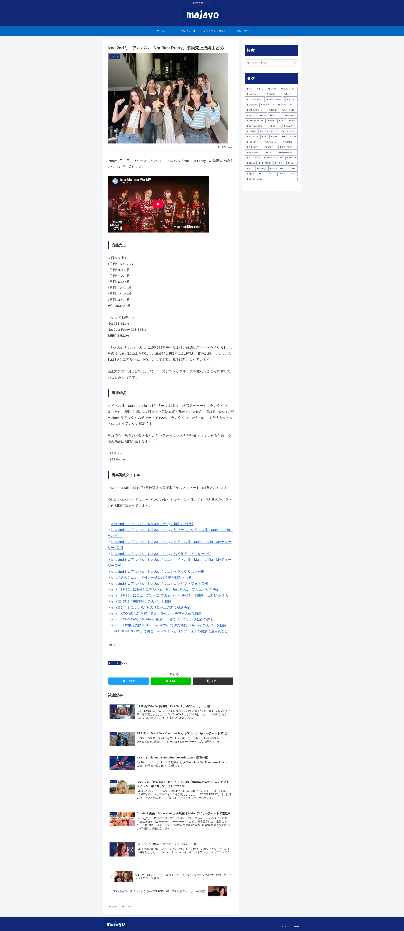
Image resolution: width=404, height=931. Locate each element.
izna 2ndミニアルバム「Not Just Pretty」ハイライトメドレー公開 (161, 553)
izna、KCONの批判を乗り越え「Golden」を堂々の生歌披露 (156, 613)
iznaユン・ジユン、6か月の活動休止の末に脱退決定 (150, 607)
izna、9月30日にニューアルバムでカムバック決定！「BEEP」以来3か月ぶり (170, 595)
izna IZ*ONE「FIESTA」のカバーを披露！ (143, 601)
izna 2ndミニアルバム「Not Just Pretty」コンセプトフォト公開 (159, 583)
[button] (294, 63)
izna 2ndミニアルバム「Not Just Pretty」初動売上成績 (152, 524)
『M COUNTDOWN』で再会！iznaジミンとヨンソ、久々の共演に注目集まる (169, 631)
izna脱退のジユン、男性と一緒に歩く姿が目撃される (151, 577)
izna (125, 663)
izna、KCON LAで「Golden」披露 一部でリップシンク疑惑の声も (162, 619)
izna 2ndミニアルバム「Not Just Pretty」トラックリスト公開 (158, 571)
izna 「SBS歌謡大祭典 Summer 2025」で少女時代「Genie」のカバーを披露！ (170, 625)
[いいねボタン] (110, 645)
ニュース (115, 663)
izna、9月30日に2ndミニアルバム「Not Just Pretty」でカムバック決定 (165, 589)
